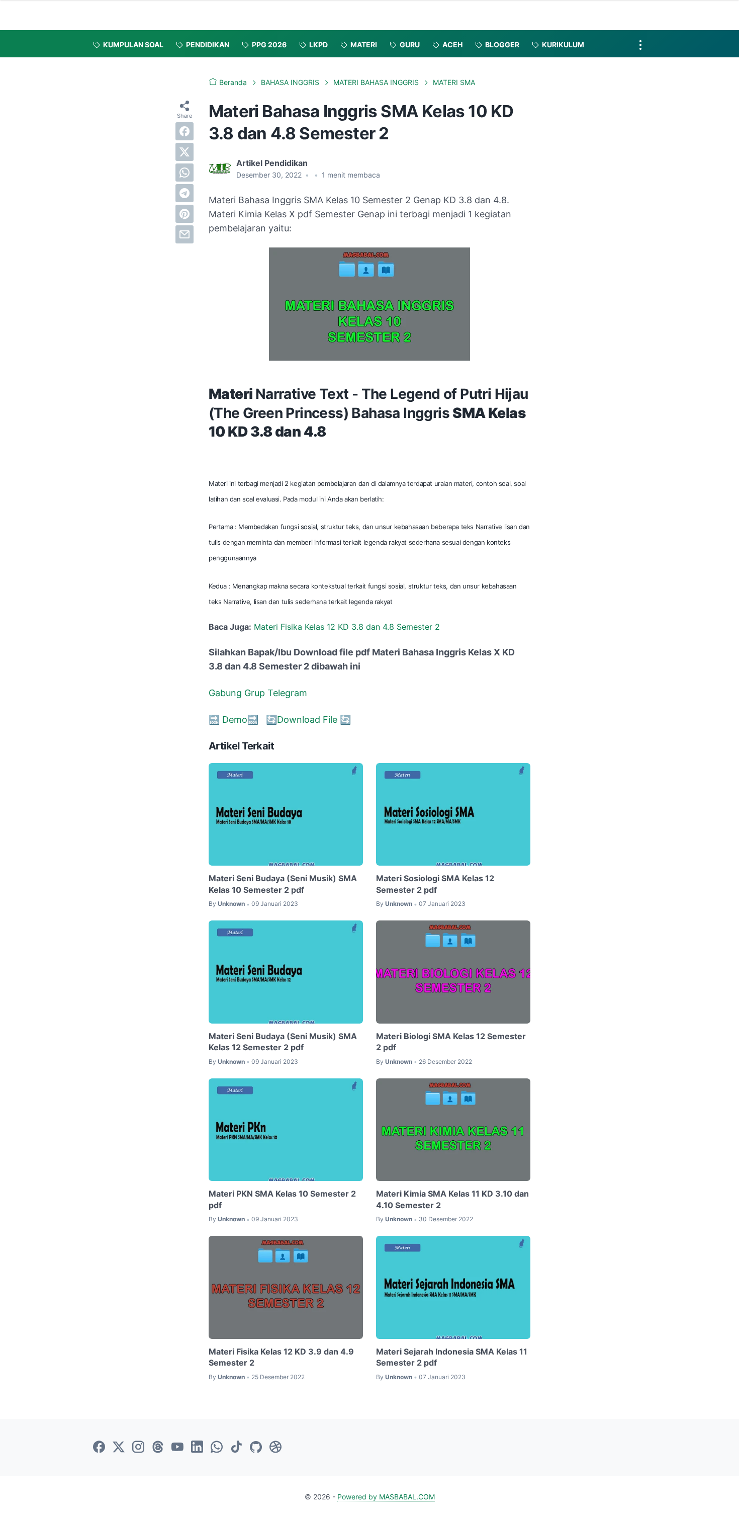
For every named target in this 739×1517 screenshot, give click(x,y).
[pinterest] (184, 214)
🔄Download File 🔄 (308, 719)
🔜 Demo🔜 (235, 719)
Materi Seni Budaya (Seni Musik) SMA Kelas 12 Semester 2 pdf (283, 1041)
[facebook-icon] (99, 1447)
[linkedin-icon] (197, 1447)
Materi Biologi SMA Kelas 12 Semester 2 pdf (451, 1041)
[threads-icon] (158, 1447)
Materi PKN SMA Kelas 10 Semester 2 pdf (282, 1199)
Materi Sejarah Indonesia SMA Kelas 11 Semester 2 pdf (451, 1357)
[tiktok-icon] (236, 1447)
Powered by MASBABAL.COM (386, 1496)
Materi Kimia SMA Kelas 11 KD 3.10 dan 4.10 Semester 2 (452, 1199)
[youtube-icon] (177, 1447)
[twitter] (184, 152)
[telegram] (184, 193)
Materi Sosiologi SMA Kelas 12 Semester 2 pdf (435, 883)
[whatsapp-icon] (217, 1447)
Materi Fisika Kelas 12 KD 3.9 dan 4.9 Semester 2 (281, 1357)
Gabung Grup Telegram (258, 693)
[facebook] (184, 131)
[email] (184, 234)
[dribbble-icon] (275, 1447)
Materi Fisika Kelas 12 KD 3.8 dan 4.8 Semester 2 (347, 627)
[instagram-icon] (138, 1447)
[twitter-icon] (119, 1447)
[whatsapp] (184, 172)
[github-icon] (256, 1447)
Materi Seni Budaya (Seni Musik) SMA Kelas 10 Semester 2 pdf (283, 883)
